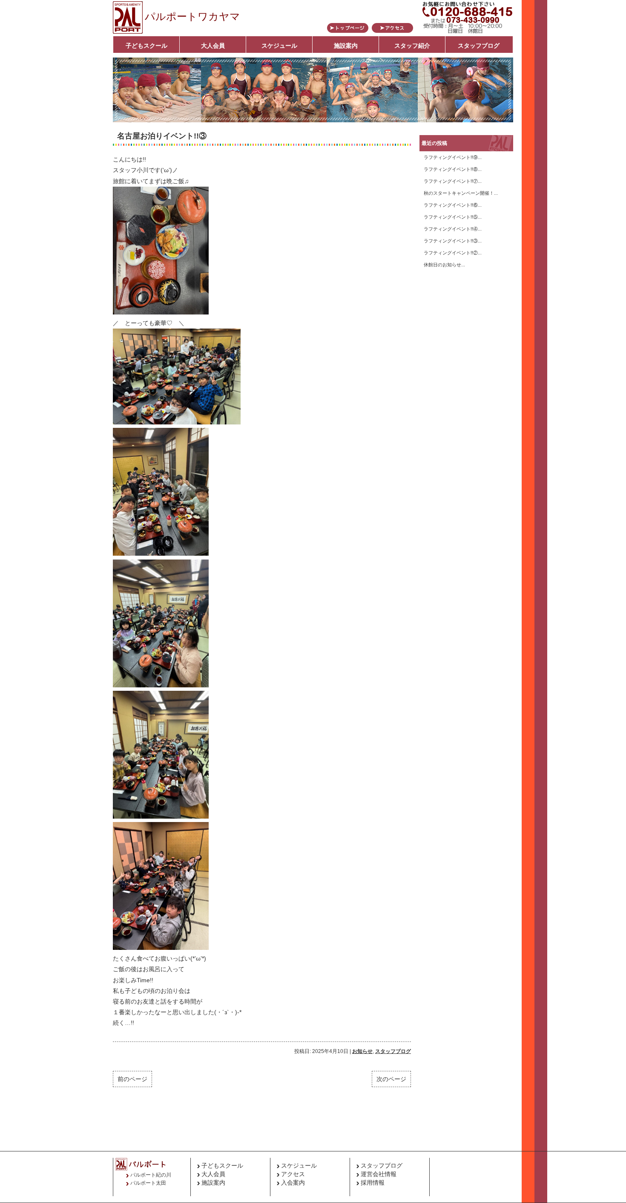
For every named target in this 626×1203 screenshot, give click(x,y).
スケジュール (279, 45)
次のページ (391, 1079)
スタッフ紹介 (412, 45)
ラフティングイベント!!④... (453, 228)
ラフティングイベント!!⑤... (453, 216)
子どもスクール (146, 45)
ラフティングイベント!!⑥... (453, 205)
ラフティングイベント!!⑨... (453, 157)
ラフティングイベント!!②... (453, 252)
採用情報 (373, 1182)
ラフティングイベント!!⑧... (453, 169)
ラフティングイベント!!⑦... (453, 181)
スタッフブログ (479, 45)
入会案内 (293, 1182)
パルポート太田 (148, 1183)
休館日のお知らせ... (444, 264)
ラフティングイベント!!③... (453, 240)
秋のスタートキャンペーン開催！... (461, 193)
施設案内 (346, 45)
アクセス (293, 1174)
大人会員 (213, 45)
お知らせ (362, 1051)
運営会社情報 (378, 1174)
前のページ (132, 1079)
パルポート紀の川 (150, 1175)
